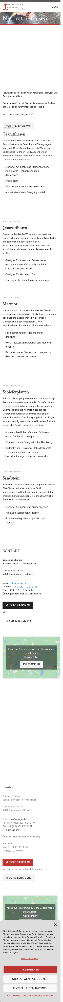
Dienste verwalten (29, 958)
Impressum (48, 996)
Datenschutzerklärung (32, 996)
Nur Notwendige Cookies (30, 978)
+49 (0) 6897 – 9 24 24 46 (24, 586)
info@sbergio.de (18, 583)
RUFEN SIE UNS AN (19, 605)
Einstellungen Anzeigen (30, 988)
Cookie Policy (13, 996)
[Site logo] (14, 7)
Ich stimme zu (31, 664)
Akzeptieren (30, 969)
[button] (55, 924)
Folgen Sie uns (11, 830)
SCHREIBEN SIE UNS (20, 621)
